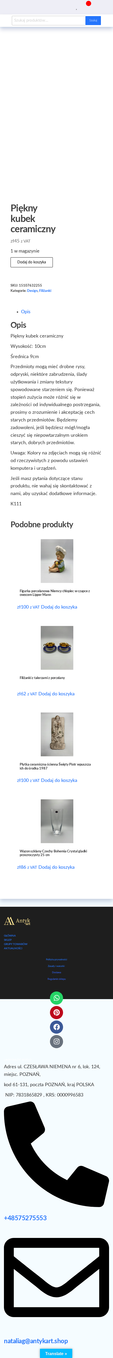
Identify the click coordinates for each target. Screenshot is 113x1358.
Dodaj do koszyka (31, 262)
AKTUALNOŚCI (13, 948)
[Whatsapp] (56, 998)
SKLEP (8, 940)
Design (32, 290)
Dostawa (56, 972)
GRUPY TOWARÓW (15, 944)
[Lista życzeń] (77, 6)
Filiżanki (45, 290)
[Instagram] (56, 1041)
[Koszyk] (86, 6)
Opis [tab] (25, 312)
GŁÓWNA (10, 935)
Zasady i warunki (56, 966)
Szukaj (93, 20)
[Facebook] (56, 1027)
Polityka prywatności (56, 959)
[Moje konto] (81, 6)
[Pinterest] (56, 1012)
